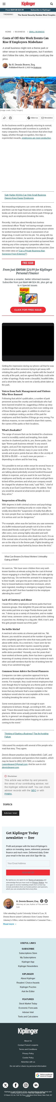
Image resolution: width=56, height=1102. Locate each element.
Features (37, 67)
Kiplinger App (28, 964)
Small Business (36, 32)
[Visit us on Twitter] (5, 1088)
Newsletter (48, 118)
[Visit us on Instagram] (26, 1088)
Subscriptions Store (28, 956)
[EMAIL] (47, 901)
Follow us (34, 118)
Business (20, 32)
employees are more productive (36, 138)
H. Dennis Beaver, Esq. (23, 64)
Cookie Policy (28, 1060)
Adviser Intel (10, 813)
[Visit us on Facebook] (15, 1088)
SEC (33, 790)
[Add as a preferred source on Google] (44, 1078)
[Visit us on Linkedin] (36, 1088)
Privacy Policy (28, 1056)
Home (8, 32)
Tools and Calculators (28, 1019)
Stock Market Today (28, 1006)
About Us (28, 1043)
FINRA (8, 794)
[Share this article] (4, 118)
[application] (28, 341)
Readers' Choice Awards (28, 985)
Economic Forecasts (28, 1010)
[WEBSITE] (42, 901)
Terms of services (36, 880)
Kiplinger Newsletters (28, 969)
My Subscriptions (28, 960)
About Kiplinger (28, 981)
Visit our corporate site (36, 1095)
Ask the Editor (28, 994)
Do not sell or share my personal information (28, 1069)
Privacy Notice (38, 882)
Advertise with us (28, 1064)
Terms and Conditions (28, 1052)
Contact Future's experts (28, 1048)
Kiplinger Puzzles (28, 990)
